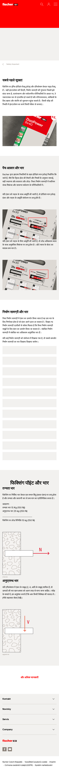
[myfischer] (47, 4)
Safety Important (12, 64)
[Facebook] (4, 749)
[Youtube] (10, 749)
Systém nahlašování (43, 765)
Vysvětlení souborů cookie (36, 762)
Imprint (52, 762)
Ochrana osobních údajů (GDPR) (19, 765)
